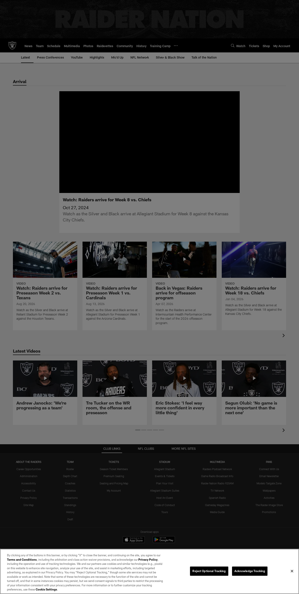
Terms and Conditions (22, 559)
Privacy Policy (148, 559)
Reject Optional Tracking (209, 571)
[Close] (292, 571)
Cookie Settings (46, 589)
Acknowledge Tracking (249, 571)
